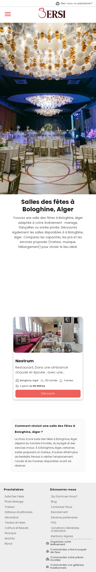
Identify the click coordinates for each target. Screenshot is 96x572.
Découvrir (48, 393)
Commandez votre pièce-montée (67, 559)
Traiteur (10, 507)
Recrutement (59, 512)
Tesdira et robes (15, 522)
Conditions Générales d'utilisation (65, 529)
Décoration (12, 517)
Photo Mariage (14, 501)
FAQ (53, 522)
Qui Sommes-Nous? (64, 496)
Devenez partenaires (64, 517)
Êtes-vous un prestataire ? (76, 3)
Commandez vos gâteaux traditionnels (67, 566)
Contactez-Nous (61, 507)
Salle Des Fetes (14, 496)
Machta (10, 538)
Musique (10, 533)
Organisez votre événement (60, 543)
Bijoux (9, 543)
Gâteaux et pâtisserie (18, 512)
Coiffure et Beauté (16, 528)
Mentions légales (62, 536)
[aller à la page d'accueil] (52, 20)
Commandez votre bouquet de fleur (68, 551)
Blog (54, 501)
